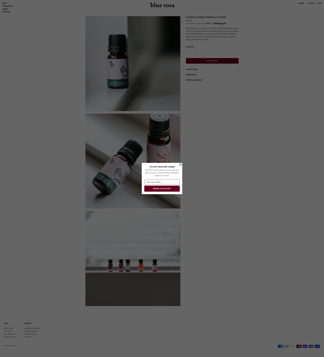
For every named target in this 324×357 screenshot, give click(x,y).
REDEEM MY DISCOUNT (162, 188)
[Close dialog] (180, 164)
